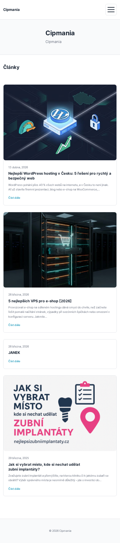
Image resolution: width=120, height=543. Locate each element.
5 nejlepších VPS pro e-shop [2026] (40, 301)
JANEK (14, 352)
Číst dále (14, 197)
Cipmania (11, 9)
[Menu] (111, 9)
